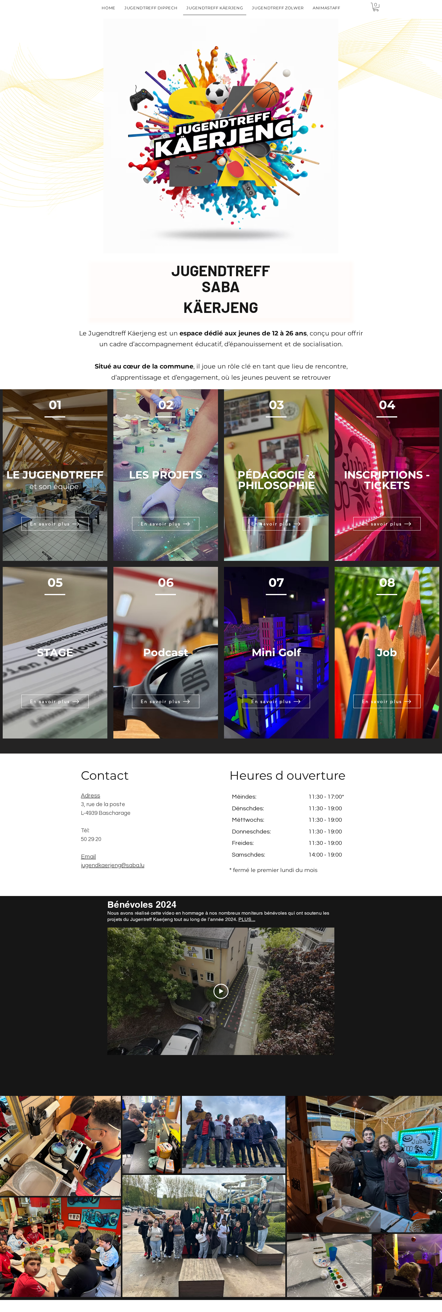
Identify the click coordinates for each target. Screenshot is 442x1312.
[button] (376, 7)
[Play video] (221, 991)
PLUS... (246, 919)
